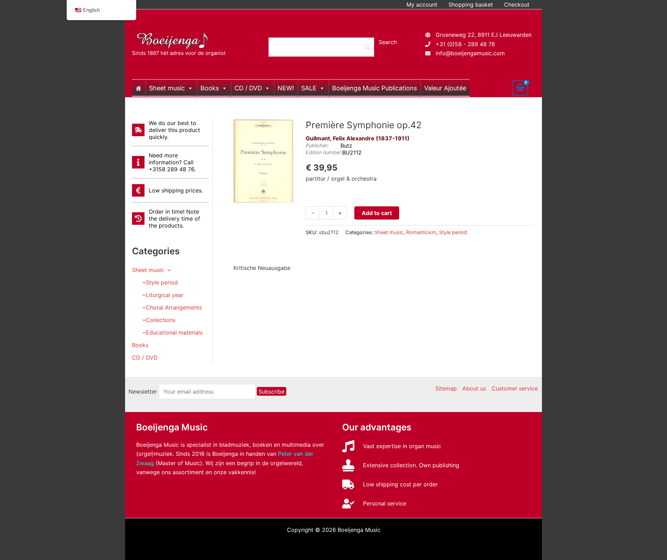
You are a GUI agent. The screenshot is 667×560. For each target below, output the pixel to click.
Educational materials (174, 332)
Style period (162, 282)
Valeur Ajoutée (445, 88)
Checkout (516, 4)
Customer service (515, 388)
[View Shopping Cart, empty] (520, 88)
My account (421, 4)
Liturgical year (164, 294)
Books (209, 88)
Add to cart (377, 212)
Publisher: (317, 145)
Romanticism (421, 232)
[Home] (138, 88)
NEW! (286, 88)
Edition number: (324, 152)
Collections (160, 319)
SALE (308, 88)
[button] (167, 269)
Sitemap (446, 388)
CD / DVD (248, 88)
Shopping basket (470, 4)
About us (474, 388)
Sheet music (167, 88)
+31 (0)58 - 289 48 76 (465, 44)
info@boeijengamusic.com (470, 53)
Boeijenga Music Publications (374, 88)
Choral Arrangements (174, 307)
